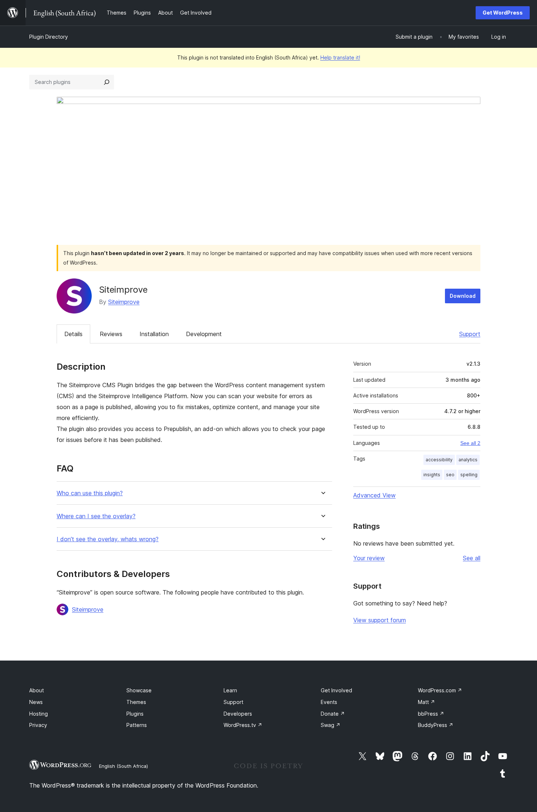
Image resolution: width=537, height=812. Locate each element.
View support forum (379, 620)
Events (329, 702)
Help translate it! (340, 57)
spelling (468, 474)
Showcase (139, 690)
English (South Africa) (123, 766)
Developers (238, 714)
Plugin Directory (48, 37)
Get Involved (336, 690)
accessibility (439, 459)
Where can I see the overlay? (96, 516)
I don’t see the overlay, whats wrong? (108, 539)
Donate (333, 714)
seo (450, 474)
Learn (230, 690)
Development (204, 334)
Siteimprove (124, 301)
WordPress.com (440, 690)
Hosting (38, 714)
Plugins (135, 714)
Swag (330, 725)
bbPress (431, 714)
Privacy (38, 725)
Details (73, 334)
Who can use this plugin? (90, 493)
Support (469, 334)
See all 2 (470, 443)
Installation (154, 334)
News (36, 702)
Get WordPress (503, 12)
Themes (136, 702)
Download (463, 296)
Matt (426, 702)
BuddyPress (435, 725)
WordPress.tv (243, 725)
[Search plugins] (106, 82)
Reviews (111, 334)
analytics (467, 459)
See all (471, 558)
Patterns (136, 725)
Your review (369, 558)
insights (431, 474)
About (36, 690)
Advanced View (374, 495)
